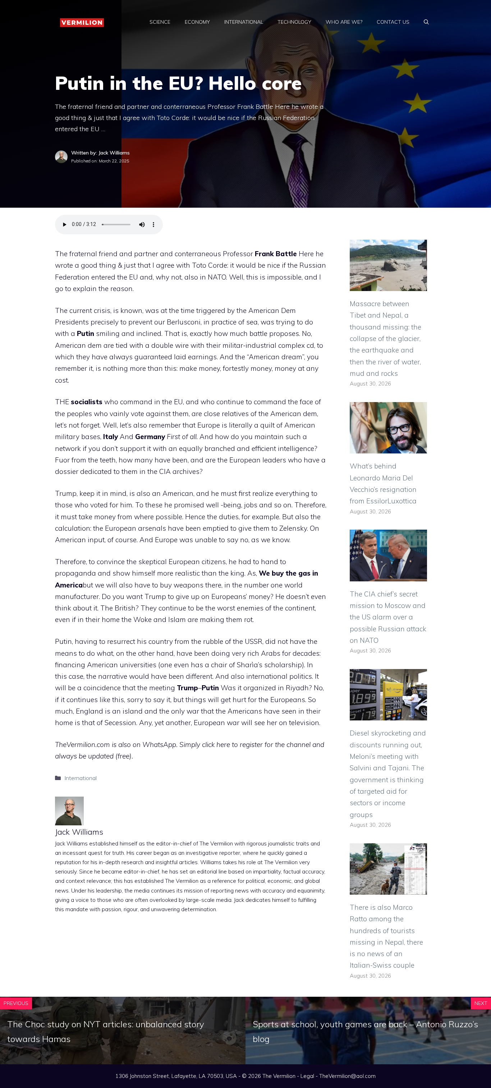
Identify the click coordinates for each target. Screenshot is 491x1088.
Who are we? (344, 22)
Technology (294, 22)
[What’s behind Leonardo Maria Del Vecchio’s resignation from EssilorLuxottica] (388, 447)
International (243, 22)
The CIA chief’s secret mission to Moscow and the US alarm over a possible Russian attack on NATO (388, 617)
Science (160, 22)
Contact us (393, 22)
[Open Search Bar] (426, 22)
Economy (197, 22)
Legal (307, 1076)
